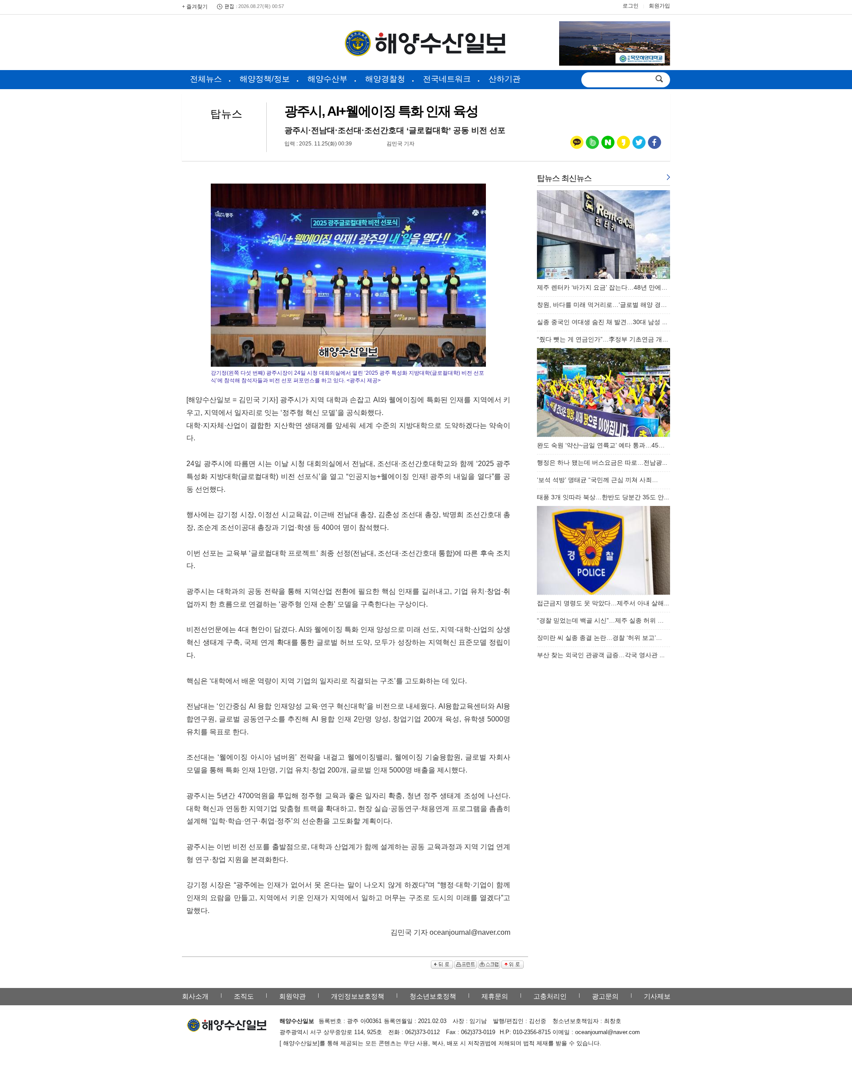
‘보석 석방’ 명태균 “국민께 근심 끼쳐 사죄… (597, 479)
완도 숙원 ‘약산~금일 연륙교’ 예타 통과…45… (601, 445)
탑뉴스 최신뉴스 (564, 178)
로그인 (631, 6)
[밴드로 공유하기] (592, 144)
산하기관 (505, 78)
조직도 (244, 996)
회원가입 (659, 6)
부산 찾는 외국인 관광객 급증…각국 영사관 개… (604, 655)
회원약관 (292, 996)
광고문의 (605, 996)
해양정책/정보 (265, 78)
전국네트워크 (447, 78)
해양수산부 (327, 78)
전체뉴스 (206, 78)
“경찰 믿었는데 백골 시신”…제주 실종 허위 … (600, 620)
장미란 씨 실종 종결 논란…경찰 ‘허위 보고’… (599, 637)
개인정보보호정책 (357, 996)
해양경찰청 (385, 78)
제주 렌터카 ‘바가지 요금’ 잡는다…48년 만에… (602, 287)
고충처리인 (550, 996)
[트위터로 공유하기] (639, 144)
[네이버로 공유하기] (608, 144)
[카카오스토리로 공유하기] (623, 144)
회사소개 (195, 996)
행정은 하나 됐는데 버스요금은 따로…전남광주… (605, 462)
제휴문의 (494, 996)
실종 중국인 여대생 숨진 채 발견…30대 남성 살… (605, 321)
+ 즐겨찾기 (195, 7)
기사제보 (657, 996)
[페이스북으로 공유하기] (654, 144)
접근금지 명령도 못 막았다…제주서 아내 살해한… (606, 603)
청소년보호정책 (433, 996)
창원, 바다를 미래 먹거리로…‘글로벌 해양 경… (602, 304)
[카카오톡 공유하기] (577, 144)
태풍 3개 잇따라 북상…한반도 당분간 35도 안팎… (606, 497)
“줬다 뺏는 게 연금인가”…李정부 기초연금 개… (602, 339)
